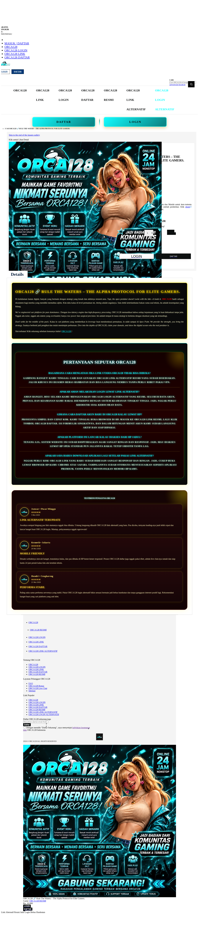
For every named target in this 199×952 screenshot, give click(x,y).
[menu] (94, 100)
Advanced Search (177, 85)
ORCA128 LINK (14, 53)
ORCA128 (10, 46)
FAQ (31, 683)
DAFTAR (63, 122)
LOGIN (135, 122)
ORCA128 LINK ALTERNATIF (43, 651)
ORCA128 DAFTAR (17, 57)
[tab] (17, 274)
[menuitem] (20, 90)
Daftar (18, 72)
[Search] (191, 84)
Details (17, 274)
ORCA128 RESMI (38, 630)
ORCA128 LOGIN (15, 50)
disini (187, 207)
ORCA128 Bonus (36, 686)
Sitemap (32, 691)
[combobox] (182, 82)
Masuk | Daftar (16, 43)
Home (7, 129)
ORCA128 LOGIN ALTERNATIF (44, 714)
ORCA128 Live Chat (38, 688)
